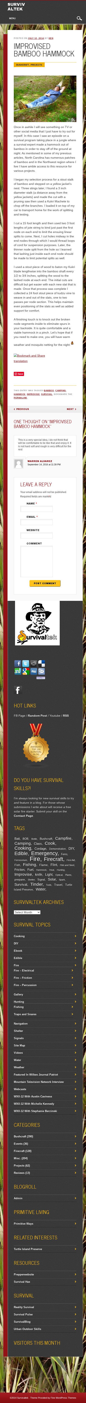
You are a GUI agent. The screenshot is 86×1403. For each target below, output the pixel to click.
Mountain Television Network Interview (39, 1081)
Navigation (21, 1023)
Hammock (19, 394)
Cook (50, 843)
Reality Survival (24, 1307)
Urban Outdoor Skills (27, 1329)
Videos (18, 1052)
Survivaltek (16, 6)
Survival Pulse (23, 1314)
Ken (51, 38)
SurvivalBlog (22, 1321)
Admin (18, 1198)
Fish (17, 864)
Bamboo (49, 390)
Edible (21, 853)
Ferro (64, 854)
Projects (36, 65)
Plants (68, 875)
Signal (41, 879)
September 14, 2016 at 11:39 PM (44, 464)
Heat (51, 870)
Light (48, 874)
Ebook (18, 950)
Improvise (33, 394)
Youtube (54, 715)
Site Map (19, 1045)
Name (32, 503)
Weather (19, 1067)
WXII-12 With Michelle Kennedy (34, 1103)
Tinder (36, 884)
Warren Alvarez (40, 461)
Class (38, 843)
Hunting (60, 870)
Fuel (30, 869)
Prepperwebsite (24, 1274)
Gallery (18, 994)
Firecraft (53, 859)
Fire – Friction (23, 977)
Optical (58, 875)
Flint (54, 864)
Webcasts (20, 1089)
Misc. (17, 1158)
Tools (48, 885)
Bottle (34, 839)
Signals (19, 1038)
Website (33, 530)
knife (38, 874)
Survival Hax (22, 1281)
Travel (58, 884)
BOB (25, 838)
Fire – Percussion (25, 985)
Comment (34, 543)
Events (18, 1143)
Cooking (22, 848)
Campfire (63, 838)
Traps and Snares (25, 1014)
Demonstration (57, 848)
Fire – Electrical (24, 970)
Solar (52, 879)
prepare (19, 879)
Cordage (40, 848)
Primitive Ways (23, 1223)
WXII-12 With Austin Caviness (33, 1096)
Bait (17, 838)
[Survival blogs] (36, 767)
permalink (20, 398)
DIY (71, 848)
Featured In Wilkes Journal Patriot (36, 1074)
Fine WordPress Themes (63, 1398)
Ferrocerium (20, 860)
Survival (46, 394)
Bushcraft (22, 65)
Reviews (19, 1172)
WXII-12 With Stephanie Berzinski (35, 1111)
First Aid (71, 860)
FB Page (19, 715)
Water (40, 889)
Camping (60, 390)
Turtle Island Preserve (28, 1249)
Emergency (44, 853)
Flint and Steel (67, 865)
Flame (43, 864)
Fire (35, 858)
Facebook (18, 690)
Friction (19, 869)
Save (20, 373)
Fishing (29, 864)
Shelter (31, 879)
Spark (62, 879)
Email (32, 516)
